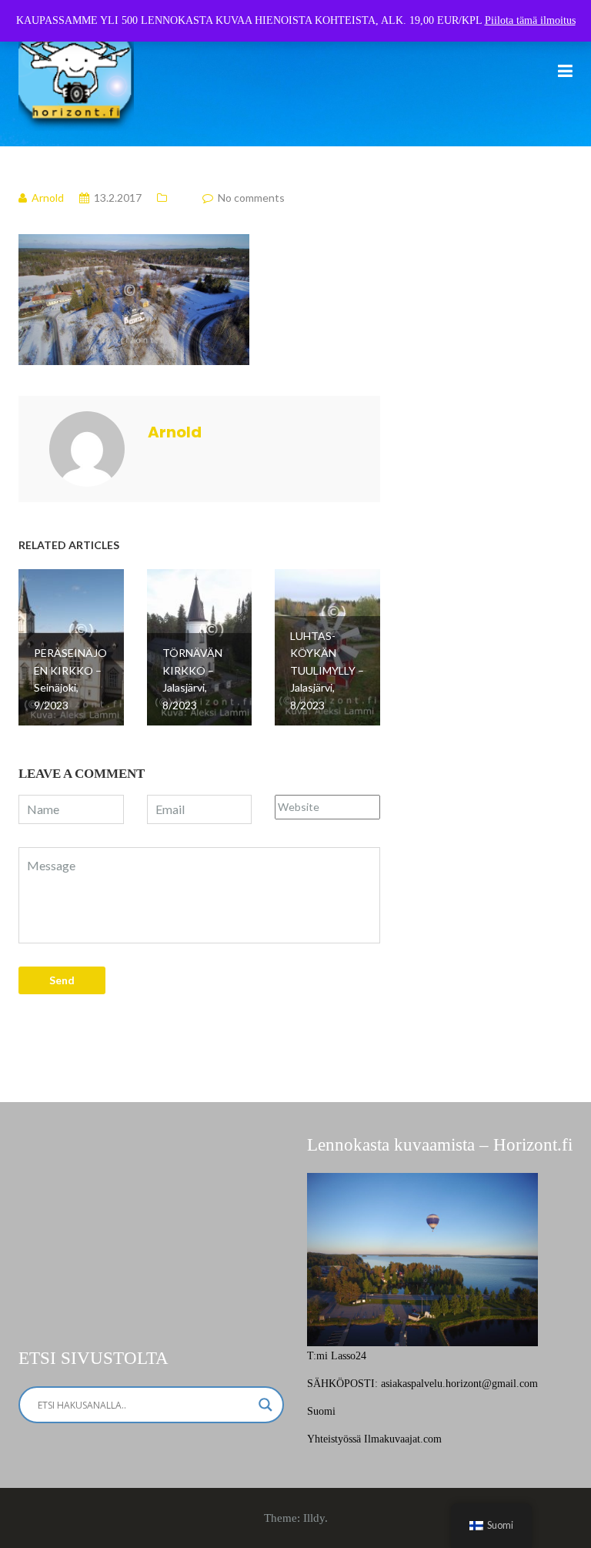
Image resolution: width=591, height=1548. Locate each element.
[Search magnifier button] (265, 1405)
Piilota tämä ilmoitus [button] (530, 20)
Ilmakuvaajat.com (403, 1439)
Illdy (314, 1518)
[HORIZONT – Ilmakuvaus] (76, 72)
